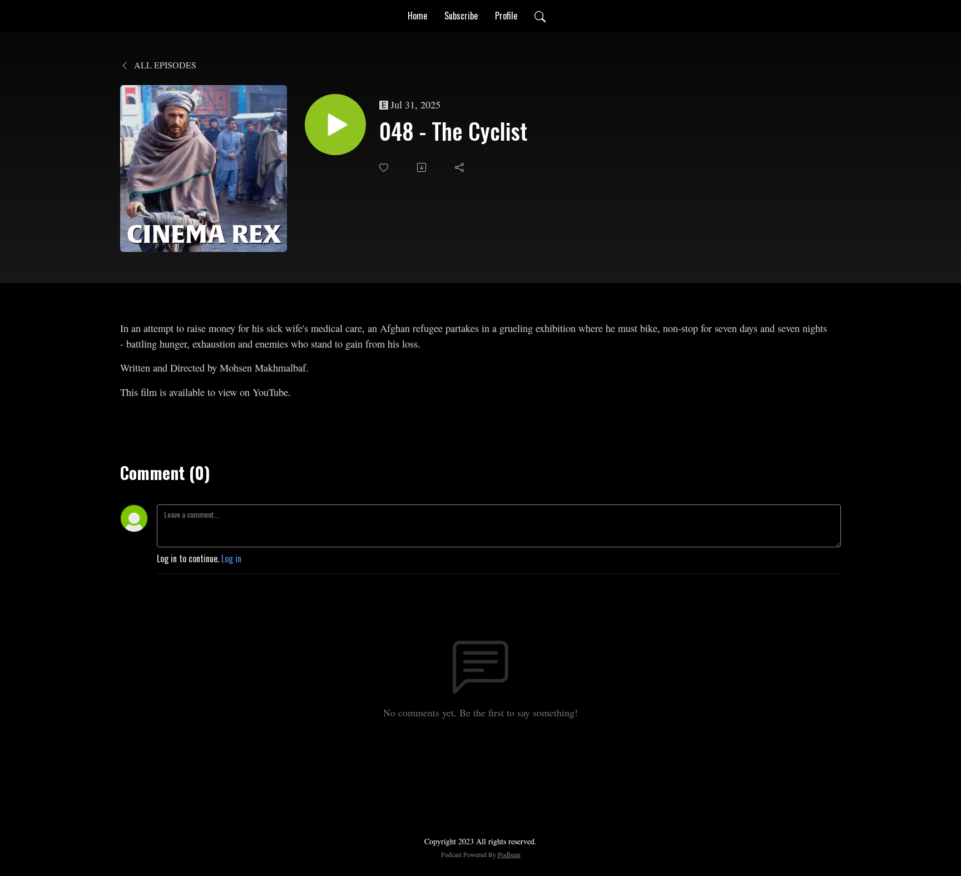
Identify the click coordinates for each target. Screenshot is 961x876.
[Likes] (385, 168)
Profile (506, 15)
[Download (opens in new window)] (422, 167)
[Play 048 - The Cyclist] (335, 124)
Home (417, 15)
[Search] (540, 15)
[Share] (460, 167)
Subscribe (461, 15)
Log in (231, 558)
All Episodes (164, 65)
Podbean (509, 854)
